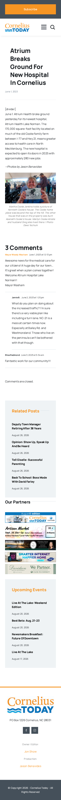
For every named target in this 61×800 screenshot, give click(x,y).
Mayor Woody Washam (16, 254)
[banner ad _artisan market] (30, 526)
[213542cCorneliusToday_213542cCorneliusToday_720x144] (30, 553)
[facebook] (26, 730)
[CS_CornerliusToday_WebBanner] (30, 541)
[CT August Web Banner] (30, 513)
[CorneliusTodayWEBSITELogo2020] (30, 697)
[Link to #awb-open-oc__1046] (52, 27)
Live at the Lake (22, 652)
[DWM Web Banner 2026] (30, 565)
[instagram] (34, 730)
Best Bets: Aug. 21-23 (25, 620)
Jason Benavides (30, 766)
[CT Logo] (17, 24)
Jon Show (30, 751)
